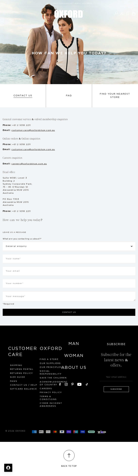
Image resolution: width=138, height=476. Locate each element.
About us (73, 368)
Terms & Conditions (48, 398)
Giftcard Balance (23, 389)
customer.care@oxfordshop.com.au (33, 130)
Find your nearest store (115, 95)
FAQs (13, 381)
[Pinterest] (72, 384)
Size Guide (17, 377)
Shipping (16, 365)
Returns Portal (22, 369)
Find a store (49, 359)
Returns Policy (21, 373)
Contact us (22, 95)
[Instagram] (66, 384)
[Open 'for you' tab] (8, 468)
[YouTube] (79, 384)
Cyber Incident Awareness (51, 404)
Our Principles (51, 367)
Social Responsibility (51, 372)
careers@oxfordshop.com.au (29, 164)
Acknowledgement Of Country (53, 383)
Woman (74, 356)
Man (73, 344)
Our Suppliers (50, 363)
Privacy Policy (51, 392)
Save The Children (53, 378)
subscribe (116, 389)
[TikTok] (86, 384)
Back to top (69, 466)
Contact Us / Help (23, 385)
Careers (46, 389)
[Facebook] (60, 384)
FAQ (69, 95)
